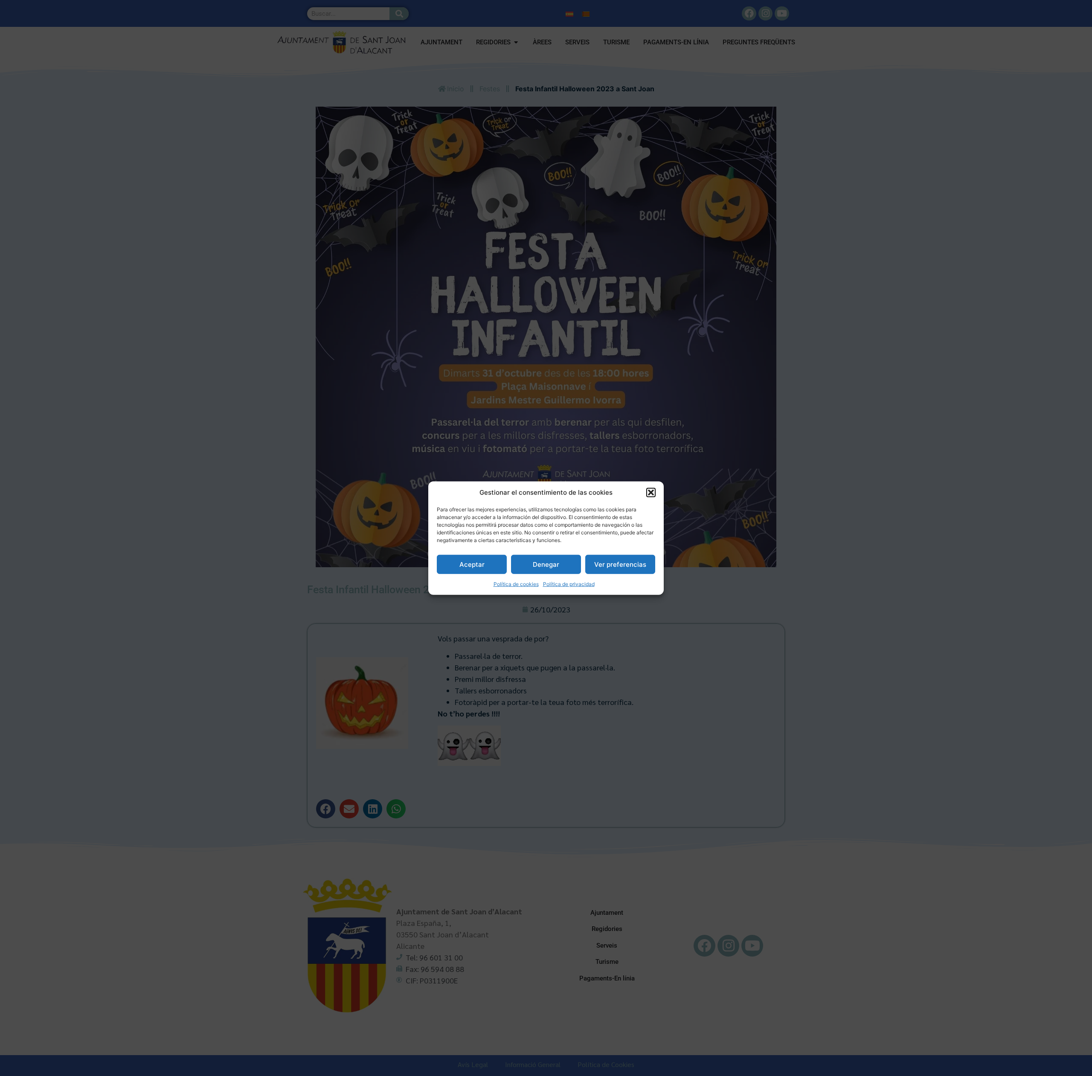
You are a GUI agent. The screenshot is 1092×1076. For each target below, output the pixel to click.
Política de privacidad (569, 584)
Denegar (546, 564)
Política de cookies (516, 584)
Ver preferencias (620, 564)
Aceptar (472, 564)
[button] (651, 492)
